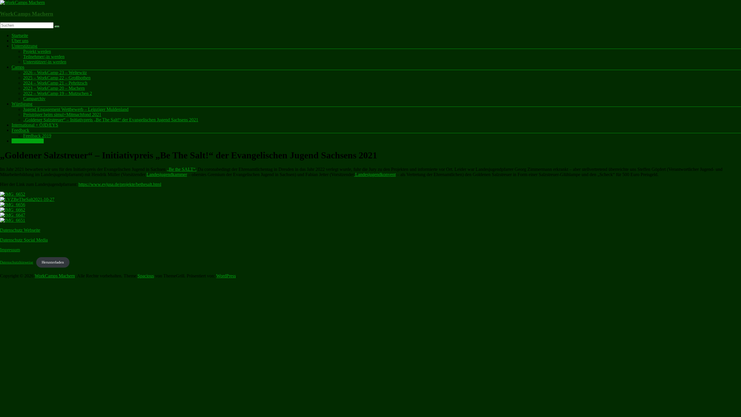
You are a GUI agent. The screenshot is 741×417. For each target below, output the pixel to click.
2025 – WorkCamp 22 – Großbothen (57, 77)
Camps (18, 67)
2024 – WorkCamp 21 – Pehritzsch (55, 83)
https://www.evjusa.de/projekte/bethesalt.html (119, 184)
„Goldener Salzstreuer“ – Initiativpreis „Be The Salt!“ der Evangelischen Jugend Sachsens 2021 (110, 119)
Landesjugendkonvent (375, 174)
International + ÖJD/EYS (35, 124)
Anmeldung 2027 (28, 140)
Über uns (20, 40)
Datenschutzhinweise (16, 262)
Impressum (10, 249)
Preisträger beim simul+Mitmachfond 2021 (62, 114)
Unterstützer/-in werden (44, 61)
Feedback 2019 (37, 135)
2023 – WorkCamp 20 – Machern (54, 88)
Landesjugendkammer (166, 174)
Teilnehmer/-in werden (44, 56)
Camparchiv (34, 98)
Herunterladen (53, 262)
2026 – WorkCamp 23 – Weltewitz (55, 72)
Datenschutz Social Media (24, 239)
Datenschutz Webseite (20, 230)
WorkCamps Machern (26, 14)
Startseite (20, 35)
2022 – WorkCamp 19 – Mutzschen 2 (57, 93)
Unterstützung (24, 45)
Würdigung (22, 103)
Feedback (20, 130)
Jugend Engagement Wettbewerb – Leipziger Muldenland (76, 109)
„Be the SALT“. (182, 169)
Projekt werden (37, 51)
